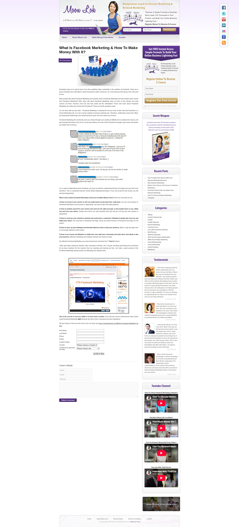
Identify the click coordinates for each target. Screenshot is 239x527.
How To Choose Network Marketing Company (160, 196)
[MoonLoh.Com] (79, 13)
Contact (122, 37)
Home (64, 37)
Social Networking (154, 245)
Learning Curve (153, 227)
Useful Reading (153, 247)
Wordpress (151, 249)
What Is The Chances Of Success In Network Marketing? (163, 187)
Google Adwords (153, 222)
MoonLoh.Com (135, 522)
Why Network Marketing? (156, 183)
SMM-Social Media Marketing (158, 240)
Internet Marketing (154, 225)
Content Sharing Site (155, 217)
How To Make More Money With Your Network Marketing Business (160, 179)
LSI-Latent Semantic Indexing (158, 230)
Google (150, 220)
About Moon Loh (79, 37)
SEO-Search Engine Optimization (159, 237)
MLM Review (152, 232)
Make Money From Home (102, 37)
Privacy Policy (118, 519)
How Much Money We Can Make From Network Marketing (161, 191)
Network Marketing (154, 235)
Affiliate (150, 215)
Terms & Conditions (134, 519)
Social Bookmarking (154, 242)
